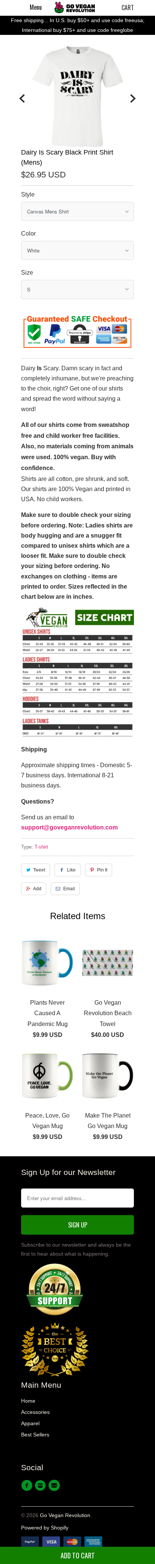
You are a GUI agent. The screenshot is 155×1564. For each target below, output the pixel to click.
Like (71, 870)
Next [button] (133, 98)
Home (28, 1401)
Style (28, 194)
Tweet (39, 870)
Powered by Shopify (44, 1528)
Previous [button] (22, 98)
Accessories (35, 1412)
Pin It (102, 870)
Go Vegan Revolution (65, 1515)
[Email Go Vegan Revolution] (55, 1485)
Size (27, 272)
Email (69, 888)
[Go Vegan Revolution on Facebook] (28, 1485)
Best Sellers (35, 1435)
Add (37, 888)
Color (28, 233)
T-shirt (41, 847)
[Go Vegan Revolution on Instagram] (41, 1485)
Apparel (30, 1423)
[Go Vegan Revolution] (75, 7)
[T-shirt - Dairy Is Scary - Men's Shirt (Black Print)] (77, 96)
